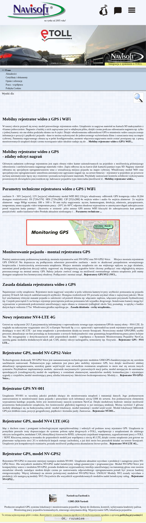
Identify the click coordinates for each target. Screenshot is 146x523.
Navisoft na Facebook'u (78, 495)
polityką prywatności (131, 514)
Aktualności (11, 74)
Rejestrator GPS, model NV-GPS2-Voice (36, 353)
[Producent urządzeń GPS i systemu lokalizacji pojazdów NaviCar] (36, 18)
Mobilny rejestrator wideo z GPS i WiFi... (111, 141)
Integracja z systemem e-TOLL (125, 64)
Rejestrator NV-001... (104, 410)
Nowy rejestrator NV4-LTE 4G (28, 317)
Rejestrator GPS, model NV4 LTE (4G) (35, 421)
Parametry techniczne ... (89, 211)
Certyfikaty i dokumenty (17, 77)
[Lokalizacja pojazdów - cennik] (73, 245)
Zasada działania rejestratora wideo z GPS (39, 284)
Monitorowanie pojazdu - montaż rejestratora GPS (46, 252)
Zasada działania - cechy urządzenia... (91, 307)
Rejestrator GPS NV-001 (23, 388)
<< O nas (6, 70)
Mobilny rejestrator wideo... (120, 178)
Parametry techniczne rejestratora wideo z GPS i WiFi (48, 189)
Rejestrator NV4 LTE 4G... (124, 443)
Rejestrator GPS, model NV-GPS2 (31, 453)
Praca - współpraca (14, 84)
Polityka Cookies (13, 88)
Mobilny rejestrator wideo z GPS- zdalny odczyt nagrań (30, 154)
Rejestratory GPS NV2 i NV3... (100, 274)
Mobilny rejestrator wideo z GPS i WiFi (36, 119)
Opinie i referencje (14, 81)
